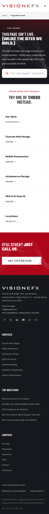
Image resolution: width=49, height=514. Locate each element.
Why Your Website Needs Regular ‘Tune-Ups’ (21, 415)
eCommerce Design (10, 354)
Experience (6, 454)
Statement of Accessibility (14, 491)
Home (4, 15)
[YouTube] (23, 319)
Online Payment (37, 491)
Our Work (6, 444)
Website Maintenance (11, 375)
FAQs (4, 460)
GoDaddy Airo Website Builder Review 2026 (21, 404)
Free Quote (7, 470)
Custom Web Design (10, 343)
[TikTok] (29, 319)
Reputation (7, 449)
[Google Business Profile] (35, 319)
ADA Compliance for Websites (15, 409)
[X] (10, 319)
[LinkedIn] (17, 319)
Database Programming (12, 370)
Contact (5, 465)
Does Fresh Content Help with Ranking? (19, 420)
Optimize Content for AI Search (16, 399)
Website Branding (9, 364)
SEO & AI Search (9, 359)
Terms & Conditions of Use (13, 485)
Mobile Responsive (10, 349)
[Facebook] (4, 319)
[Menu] (45, 6)
